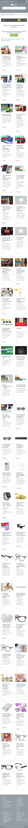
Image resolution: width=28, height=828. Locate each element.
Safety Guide (20, 803)
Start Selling (6, 813)
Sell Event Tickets (7, 818)
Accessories (11, 14)
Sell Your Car (6, 816)
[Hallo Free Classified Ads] (14, 4)
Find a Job (19, 818)
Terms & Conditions (7, 805)
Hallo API (19, 806)
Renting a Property (21, 814)
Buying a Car (19, 816)
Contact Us (5, 803)
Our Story (5, 800)
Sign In (14, 35)
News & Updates (7, 801)
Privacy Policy (6, 807)
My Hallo (21, 1)
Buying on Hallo (20, 813)
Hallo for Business (7, 814)
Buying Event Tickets (22, 820)
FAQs (18, 808)
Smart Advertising (21, 805)
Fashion (6, 14)
